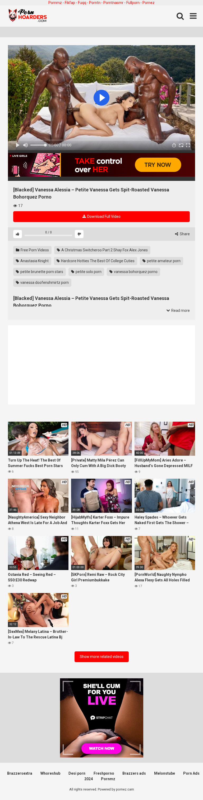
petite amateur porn (163, 261)
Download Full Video (103, 216)
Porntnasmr (113, 3)
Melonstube (164, 773)
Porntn (94, 3)
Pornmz (55, 3)
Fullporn (133, 3)
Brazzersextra (19, 773)
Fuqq (82, 3)
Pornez (148, 3)
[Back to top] (185, 784)
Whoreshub (50, 773)
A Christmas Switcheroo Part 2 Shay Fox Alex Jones (104, 250)
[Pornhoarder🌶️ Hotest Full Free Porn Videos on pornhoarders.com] (28, 16)
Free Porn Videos (34, 250)
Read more (180, 310)
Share (184, 234)
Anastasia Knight (34, 261)
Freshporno (104, 773)
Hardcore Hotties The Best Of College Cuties (97, 261)
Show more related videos (101, 657)
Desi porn (76, 773)
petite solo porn (88, 272)
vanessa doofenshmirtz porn (44, 282)
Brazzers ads (134, 773)
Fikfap (70, 3)
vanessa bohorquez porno (135, 272)
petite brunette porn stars (41, 272)
